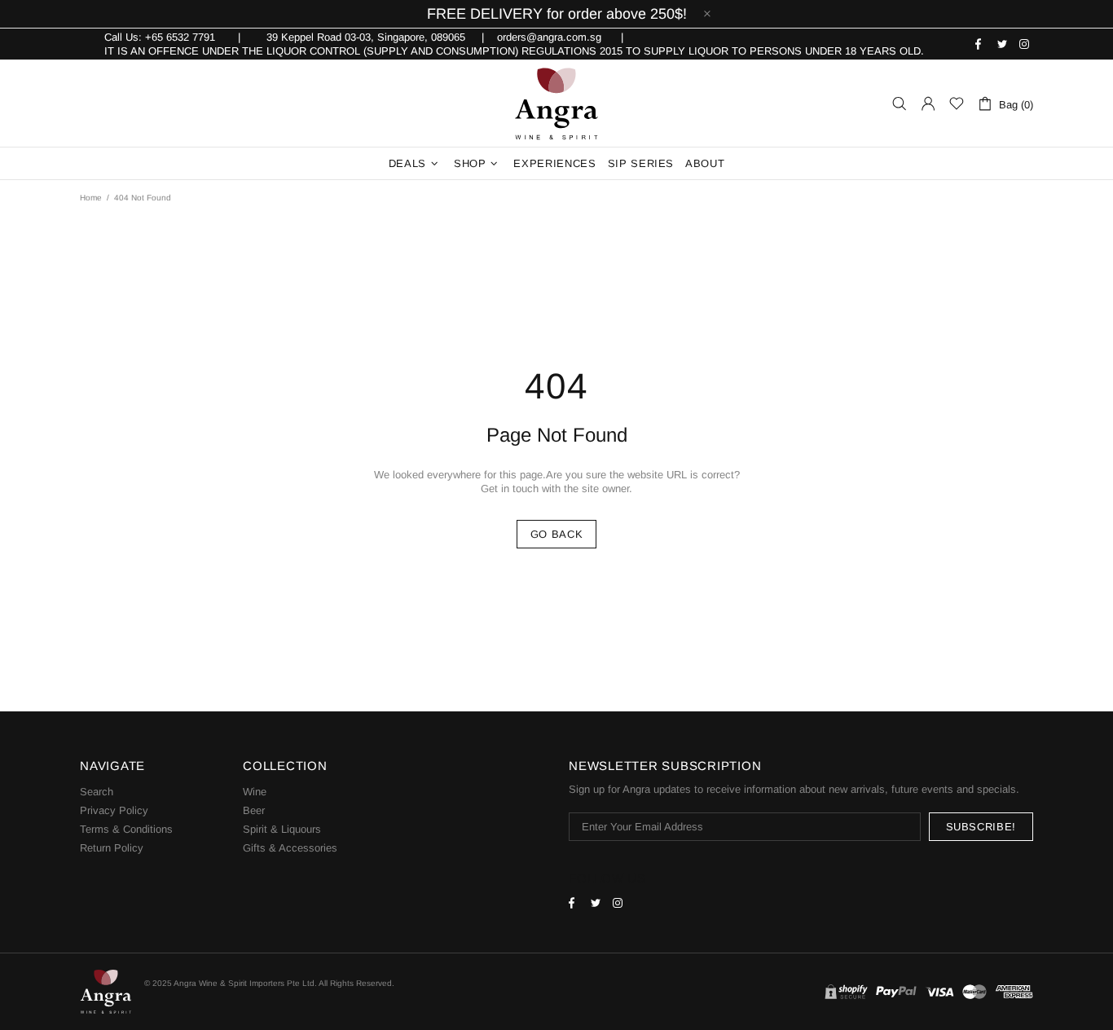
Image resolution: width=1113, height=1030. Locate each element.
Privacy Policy (114, 810)
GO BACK (556, 534)
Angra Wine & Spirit (556, 103)
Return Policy (111, 848)
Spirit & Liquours (282, 829)
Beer (254, 810)
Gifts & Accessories (290, 848)
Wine (254, 792)
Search (96, 792)
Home (91, 197)
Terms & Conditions (126, 829)
